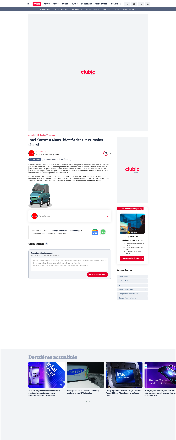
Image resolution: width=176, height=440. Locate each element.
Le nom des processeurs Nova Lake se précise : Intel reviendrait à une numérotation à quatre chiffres (44, 393)
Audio (117, 9)
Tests (55, 4)
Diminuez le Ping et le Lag (132, 240)
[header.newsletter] (134, 4)
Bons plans (86, 4)
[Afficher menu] (28, 4)
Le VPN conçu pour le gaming (130, 208)
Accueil (31, 135)
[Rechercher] (127, 4)
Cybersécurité (45, 9)
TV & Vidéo (107, 9)
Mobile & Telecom (92, 9)
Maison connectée (129, 9)
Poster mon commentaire (97, 274)
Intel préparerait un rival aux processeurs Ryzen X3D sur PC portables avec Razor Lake (124, 393)
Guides (65, 4)
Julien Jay (42, 151)
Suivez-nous (35, 159)
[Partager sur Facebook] (171, 422)
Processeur (51, 135)
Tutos (75, 4)
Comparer (116, 4)
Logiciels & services (61, 9)
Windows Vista (89, 178)
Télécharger (101, 4)
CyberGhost (132, 236)
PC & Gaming (77, 9)
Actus (47, 4)
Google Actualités (59, 230)
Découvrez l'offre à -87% (132, 258)
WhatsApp (76, 230)
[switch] (141, 4)
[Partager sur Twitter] (171, 429)
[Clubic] (36, 4)
